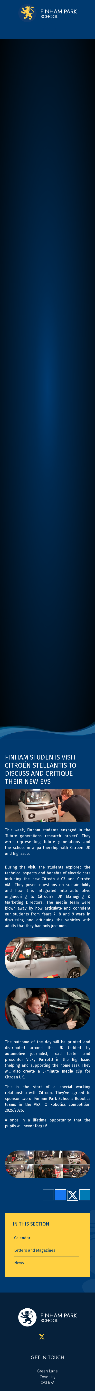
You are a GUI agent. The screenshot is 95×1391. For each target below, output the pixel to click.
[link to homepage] (27, 13)
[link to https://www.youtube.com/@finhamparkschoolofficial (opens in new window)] (64, 1337)
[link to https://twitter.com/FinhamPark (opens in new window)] (42, 1337)
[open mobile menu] (49, 29)
